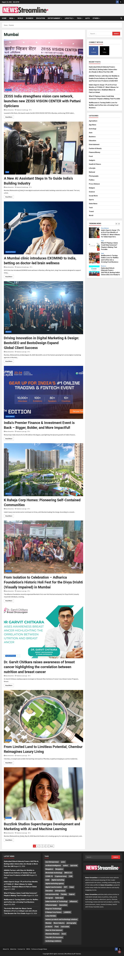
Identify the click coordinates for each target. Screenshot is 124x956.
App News (92, 125)
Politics (91, 180)
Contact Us (21, 949)
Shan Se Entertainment (54, 930)
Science (92, 192)
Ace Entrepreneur (52, 862)
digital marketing (58, 880)
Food (91, 156)
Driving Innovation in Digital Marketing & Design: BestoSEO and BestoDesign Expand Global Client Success (41, 343)
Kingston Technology (53, 909)
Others (96, 18)
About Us (6, 949)
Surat (64, 934)
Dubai (72, 887)
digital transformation (54, 887)
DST (65, 887)
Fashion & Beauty (95, 148)
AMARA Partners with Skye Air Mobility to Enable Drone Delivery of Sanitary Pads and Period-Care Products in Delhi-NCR (104, 78)
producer (49, 927)
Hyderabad (59, 898)
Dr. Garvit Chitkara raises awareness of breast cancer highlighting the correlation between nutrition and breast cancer (39, 667)
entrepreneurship (52, 894)
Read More (9, 117)
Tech (79, 18)
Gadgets (92, 160)
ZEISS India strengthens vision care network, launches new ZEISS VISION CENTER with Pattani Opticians (42, 101)
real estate (65, 927)
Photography (93, 176)
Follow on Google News (39, 949)
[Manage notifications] (119, 951)
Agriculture (93, 121)
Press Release (94, 184)
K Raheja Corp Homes (53, 912)
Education (40, 18)
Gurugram (49, 898)
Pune (57, 927)
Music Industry (59, 923)
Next (51, 846)
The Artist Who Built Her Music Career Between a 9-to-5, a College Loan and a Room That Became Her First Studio (20, 911)
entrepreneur (60, 891)
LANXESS (67, 912)
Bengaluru (59, 869)
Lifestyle (69, 18)
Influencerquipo (51, 905)
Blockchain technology (54, 873)
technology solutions (53, 941)
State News (93, 203)
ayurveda (73, 865)
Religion (92, 188)
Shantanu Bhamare (52, 934)
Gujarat (71, 894)
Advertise (13, 949)
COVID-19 (49, 876)
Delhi (47, 880)
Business (29, 18)
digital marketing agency (55, 883)
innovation (63, 905)
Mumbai (48, 923)
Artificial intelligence (53, 865)
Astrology (92, 129)
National (92, 172)
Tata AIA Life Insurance (54, 937)
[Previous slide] (116, 223)
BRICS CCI (68, 873)
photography (71, 923)
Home (4, 18)
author (65, 865)
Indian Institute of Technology (56, 901)
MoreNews (68, 954)
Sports (91, 199)
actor (63, 862)
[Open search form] (121, 18)
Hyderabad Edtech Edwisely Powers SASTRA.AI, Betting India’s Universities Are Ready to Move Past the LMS (103, 69)
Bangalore (49, 869)
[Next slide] (119, 223)
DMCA (28, 949)
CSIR (70, 876)
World (20, 18)
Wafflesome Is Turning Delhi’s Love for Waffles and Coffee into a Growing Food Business (103, 105)
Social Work (93, 196)
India (11, 18)
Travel (91, 211)
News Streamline (9, 110)
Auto (87, 18)
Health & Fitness (10, 252)
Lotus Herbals (51, 916)
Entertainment (54, 18)
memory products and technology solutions (61, 919)
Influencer (73, 901)
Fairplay (64, 894)
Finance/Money (10, 416)
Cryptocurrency (60, 876)
